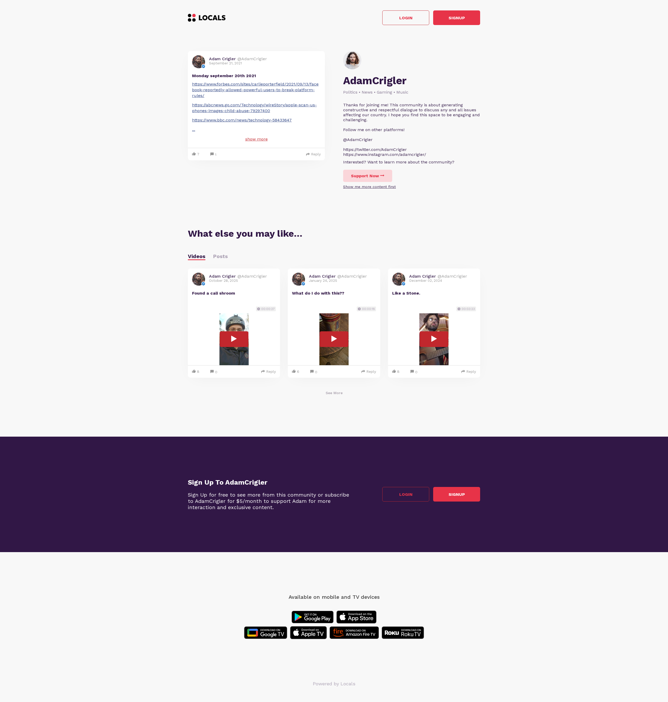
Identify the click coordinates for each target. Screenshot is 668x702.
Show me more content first (369, 187)
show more (256, 139)
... (193, 129)
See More (334, 393)
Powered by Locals (334, 683)
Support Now (365, 175)
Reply (316, 154)
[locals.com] (206, 18)
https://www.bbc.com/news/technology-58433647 (242, 120)
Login (406, 17)
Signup (457, 17)
